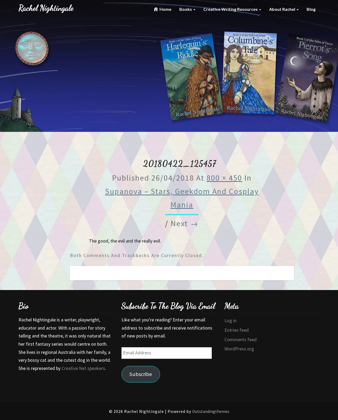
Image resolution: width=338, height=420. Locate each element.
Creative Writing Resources (231, 9)
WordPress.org (239, 349)
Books (186, 9)
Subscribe (140, 374)
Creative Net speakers (83, 368)
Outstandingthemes (210, 411)
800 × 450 (224, 178)
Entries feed (236, 330)
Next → (185, 223)
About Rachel (282, 9)
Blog (311, 9)
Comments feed (240, 339)
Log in (230, 320)
